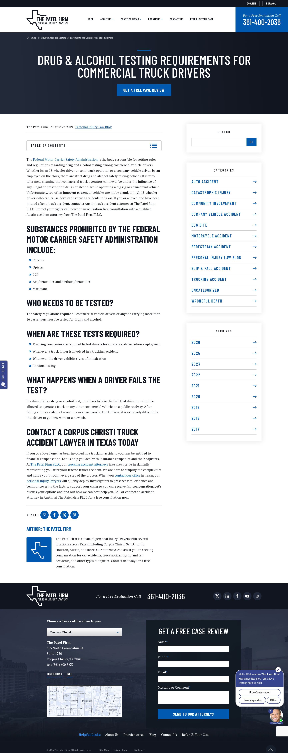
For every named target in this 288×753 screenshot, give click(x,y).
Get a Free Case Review (143, 90)
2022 (196, 374)
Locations (154, 19)
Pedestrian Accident (211, 246)
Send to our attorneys (193, 714)
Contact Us (176, 19)
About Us (106, 19)
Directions (54, 674)
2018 (196, 418)
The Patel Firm (57, 529)
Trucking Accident (209, 279)
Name (163, 642)
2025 (196, 353)
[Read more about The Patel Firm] (39, 539)
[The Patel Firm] (47, 20)
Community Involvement (214, 203)
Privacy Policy (121, 750)
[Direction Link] (84, 701)
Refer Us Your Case (202, 19)
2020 (196, 396)
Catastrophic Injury (211, 192)
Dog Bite (199, 225)
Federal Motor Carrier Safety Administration (65, 159)
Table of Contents (48, 145)
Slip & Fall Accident (211, 268)
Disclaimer (139, 750)
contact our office (127, 475)
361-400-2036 (262, 22)
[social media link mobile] (217, 596)
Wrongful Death (207, 300)
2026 (196, 342)
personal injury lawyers (43, 481)
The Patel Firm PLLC (45, 464)
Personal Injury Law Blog (93, 127)
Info (69, 674)
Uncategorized (205, 290)
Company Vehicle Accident (216, 214)
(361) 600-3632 (63, 664)
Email (163, 672)
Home (91, 19)
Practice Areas (130, 19)
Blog (33, 37)
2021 (196, 385)
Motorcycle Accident (212, 235)
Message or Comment (174, 687)
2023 (196, 364)
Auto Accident (205, 181)
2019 (196, 407)
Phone (163, 657)
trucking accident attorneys (88, 464)
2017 (196, 429)
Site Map (104, 750)
